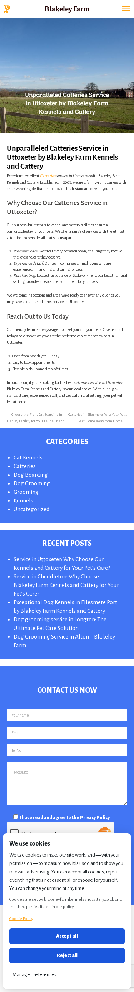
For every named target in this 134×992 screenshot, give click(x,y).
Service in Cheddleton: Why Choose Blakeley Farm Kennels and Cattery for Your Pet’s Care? (66, 585)
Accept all (67, 936)
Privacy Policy (95, 817)
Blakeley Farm (67, 8)
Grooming (26, 492)
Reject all (67, 955)
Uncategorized (32, 509)
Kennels (23, 500)
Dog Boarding (31, 475)
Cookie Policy (21, 918)
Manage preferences (34, 974)
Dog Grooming (32, 483)
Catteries (47, 176)
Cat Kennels (28, 457)
